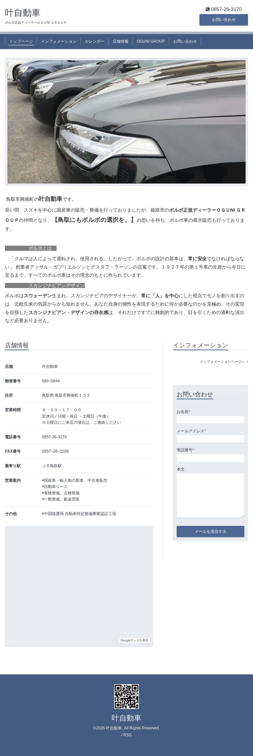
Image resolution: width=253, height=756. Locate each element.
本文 (181, 469)
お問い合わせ (224, 20)
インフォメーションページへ (223, 362)
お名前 (183, 412)
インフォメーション (59, 41)
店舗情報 (120, 41)
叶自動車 (23, 13)
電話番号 (185, 450)
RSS (127, 735)
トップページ (21, 41)
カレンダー (95, 41)
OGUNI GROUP (151, 41)
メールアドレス (191, 431)
